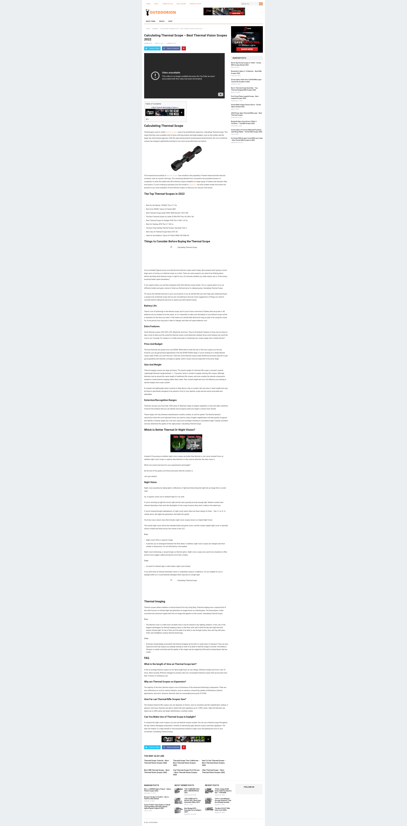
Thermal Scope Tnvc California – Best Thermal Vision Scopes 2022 (186, 763)
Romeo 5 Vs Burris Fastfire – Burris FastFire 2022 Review (156, 798)
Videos (161, 21)
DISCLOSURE (181, 4)
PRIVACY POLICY (195, 4)
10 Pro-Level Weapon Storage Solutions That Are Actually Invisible (223, 800)
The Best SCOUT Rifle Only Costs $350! (222, 809)
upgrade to (193, 185)
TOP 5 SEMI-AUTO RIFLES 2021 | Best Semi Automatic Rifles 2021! (192, 800)
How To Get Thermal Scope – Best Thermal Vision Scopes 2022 (214, 763)
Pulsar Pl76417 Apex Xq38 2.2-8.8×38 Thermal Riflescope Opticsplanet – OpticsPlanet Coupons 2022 (157, 806)
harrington (148, 43)
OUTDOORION (153, 822)
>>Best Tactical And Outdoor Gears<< (165, 107)
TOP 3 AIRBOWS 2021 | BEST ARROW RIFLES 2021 (192, 790)
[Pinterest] (184, 48)
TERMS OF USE (167, 4)
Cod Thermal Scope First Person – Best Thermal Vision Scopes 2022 (186, 772)
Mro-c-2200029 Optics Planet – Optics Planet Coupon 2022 (157, 790)
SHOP (156, 4)
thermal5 (155, 28)
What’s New (150, 21)
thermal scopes (171, 132)
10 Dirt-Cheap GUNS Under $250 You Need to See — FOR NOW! (223, 790)
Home (148, 4)
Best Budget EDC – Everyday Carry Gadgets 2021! (192, 810)
